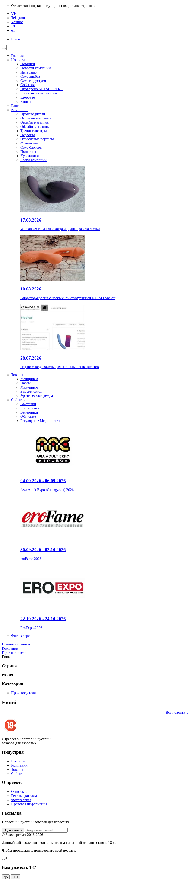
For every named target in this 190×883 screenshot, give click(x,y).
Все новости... (177, 712)
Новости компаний (35, 68)
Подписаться (13, 830)
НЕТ (16, 877)
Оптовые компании (35, 118)
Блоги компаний (33, 160)
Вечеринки (29, 412)
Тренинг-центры (33, 131)
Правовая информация (29, 804)
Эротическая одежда (36, 396)
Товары (17, 375)
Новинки (27, 64)
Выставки (28, 404)
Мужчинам (29, 387)
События (27, 85)
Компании (19, 110)
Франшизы (29, 143)
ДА (6, 877)
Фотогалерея (21, 636)
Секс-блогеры (31, 147)
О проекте (19, 791)
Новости (18, 60)
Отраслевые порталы (37, 139)
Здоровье (27, 97)
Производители (32, 114)
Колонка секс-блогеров (38, 93)
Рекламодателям (24, 796)
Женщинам (29, 379)
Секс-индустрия (33, 81)
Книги (25, 101)
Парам (25, 383)
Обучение (28, 416)
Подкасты (28, 152)
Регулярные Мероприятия (40, 421)
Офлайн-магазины (35, 126)
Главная (17, 56)
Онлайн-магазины (34, 122)
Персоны (27, 135)
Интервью (28, 72)
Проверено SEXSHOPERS (41, 89)
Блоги (16, 106)
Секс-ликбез (30, 76)
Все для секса (31, 391)
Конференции (31, 408)
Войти (16, 39)
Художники (29, 156)
